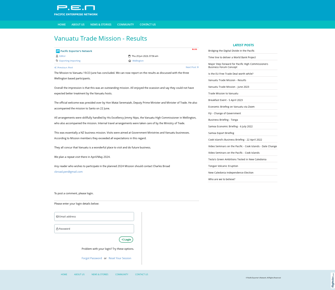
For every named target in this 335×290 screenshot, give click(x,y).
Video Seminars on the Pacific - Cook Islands (234, 152)
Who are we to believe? (221, 179)
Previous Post (65, 67)
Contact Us (148, 24)
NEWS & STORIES (100, 24)
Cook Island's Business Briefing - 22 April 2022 (235, 139)
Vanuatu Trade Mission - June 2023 (228, 86)
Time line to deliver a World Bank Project (232, 57)
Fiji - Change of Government (224, 113)
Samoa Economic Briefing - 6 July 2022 (230, 126)
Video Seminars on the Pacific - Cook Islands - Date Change (242, 146)
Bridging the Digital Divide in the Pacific (231, 50)
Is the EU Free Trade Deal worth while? (230, 73)
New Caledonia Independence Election (231, 172)
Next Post (191, 67)
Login (127, 239)
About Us (78, 24)
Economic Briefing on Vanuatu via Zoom (231, 106)
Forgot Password (92, 258)
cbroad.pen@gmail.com (68, 172)
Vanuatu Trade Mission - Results (227, 80)
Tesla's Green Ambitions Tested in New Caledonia (237, 159)
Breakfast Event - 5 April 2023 (225, 100)
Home (62, 24)
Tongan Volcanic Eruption (223, 166)
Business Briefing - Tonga (223, 119)
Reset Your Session (120, 258)
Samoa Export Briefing (221, 133)
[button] (333, 285)
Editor (62, 56)
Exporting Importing (69, 60)
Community (125, 24)
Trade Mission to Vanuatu (223, 93)
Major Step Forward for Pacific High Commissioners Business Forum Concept (238, 65)
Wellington (138, 60)
